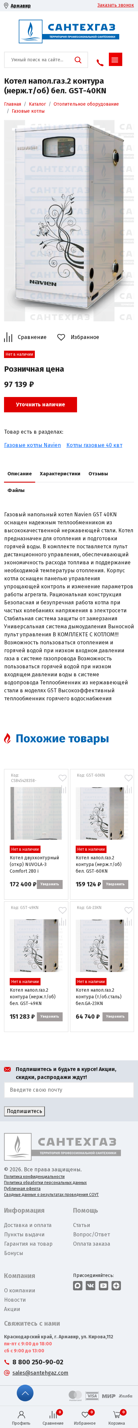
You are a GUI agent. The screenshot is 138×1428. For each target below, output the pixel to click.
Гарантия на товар (28, 1244)
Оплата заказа (91, 1244)
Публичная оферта (22, 1188)
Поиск (78, 60)
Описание (19, 474)
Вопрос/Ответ (91, 1234)
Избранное (85, 337)
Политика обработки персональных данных (45, 1182)
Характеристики (60, 474)
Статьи (81, 1225)
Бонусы (13, 1253)
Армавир (21, 6)
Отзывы (98, 474)
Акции (12, 1309)
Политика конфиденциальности (34, 1176)
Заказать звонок (115, 5)
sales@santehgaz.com (40, 1373)
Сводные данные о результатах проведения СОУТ (51, 1194)
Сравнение (32, 337)
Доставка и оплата (28, 1225)
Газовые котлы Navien (32, 445)
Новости (15, 1300)
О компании (19, 1290)
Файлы (15, 490)
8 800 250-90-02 (37, 1362)
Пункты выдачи (24, 1234)
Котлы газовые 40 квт (94, 445)
